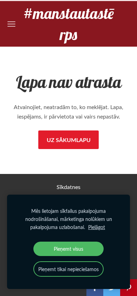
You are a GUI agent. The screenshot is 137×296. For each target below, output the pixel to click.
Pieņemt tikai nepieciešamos (68, 269)
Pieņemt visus (68, 248)
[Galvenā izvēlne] (11, 24)
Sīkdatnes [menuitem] (68, 187)
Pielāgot (96, 226)
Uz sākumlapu (69, 140)
